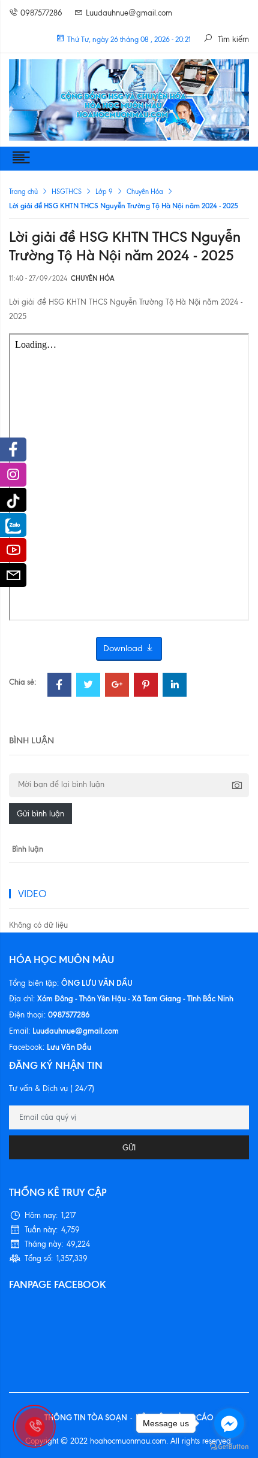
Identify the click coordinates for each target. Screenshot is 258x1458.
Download (124, 648)
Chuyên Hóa (145, 191)
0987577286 (41, 12)
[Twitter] (88, 686)
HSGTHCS (67, 191)
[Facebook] (59, 686)
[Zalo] (13, 525)
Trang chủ (23, 191)
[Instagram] (13, 477)
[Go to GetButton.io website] (229, 1446)
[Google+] (117, 686)
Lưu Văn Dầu (69, 1047)
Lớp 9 (104, 191)
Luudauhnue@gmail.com (129, 12)
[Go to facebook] (229, 1423)
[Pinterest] (146, 686)
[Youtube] (13, 553)
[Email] (13, 578)
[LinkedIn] (175, 686)
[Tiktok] (13, 500)
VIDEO (32, 894)
